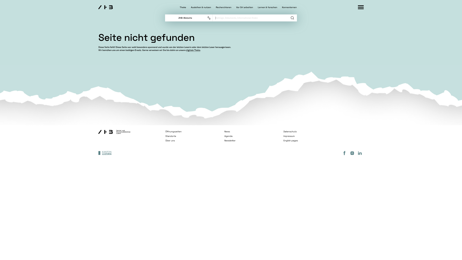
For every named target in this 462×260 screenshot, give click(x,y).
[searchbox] (250, 17)
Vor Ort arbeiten (244, 7)
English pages (290, 140)
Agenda (228, 136)
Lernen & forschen (267, 7)
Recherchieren (223, 7)
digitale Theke (193, 50)
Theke (183, 7)
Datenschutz (290, 131)
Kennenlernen (289, 7)
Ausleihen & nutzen (201, 7)
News (227, 131)
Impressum (289, 136)
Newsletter (230, 140)
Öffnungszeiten (173, 131)
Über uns (170, 140)
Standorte (170, 136)
